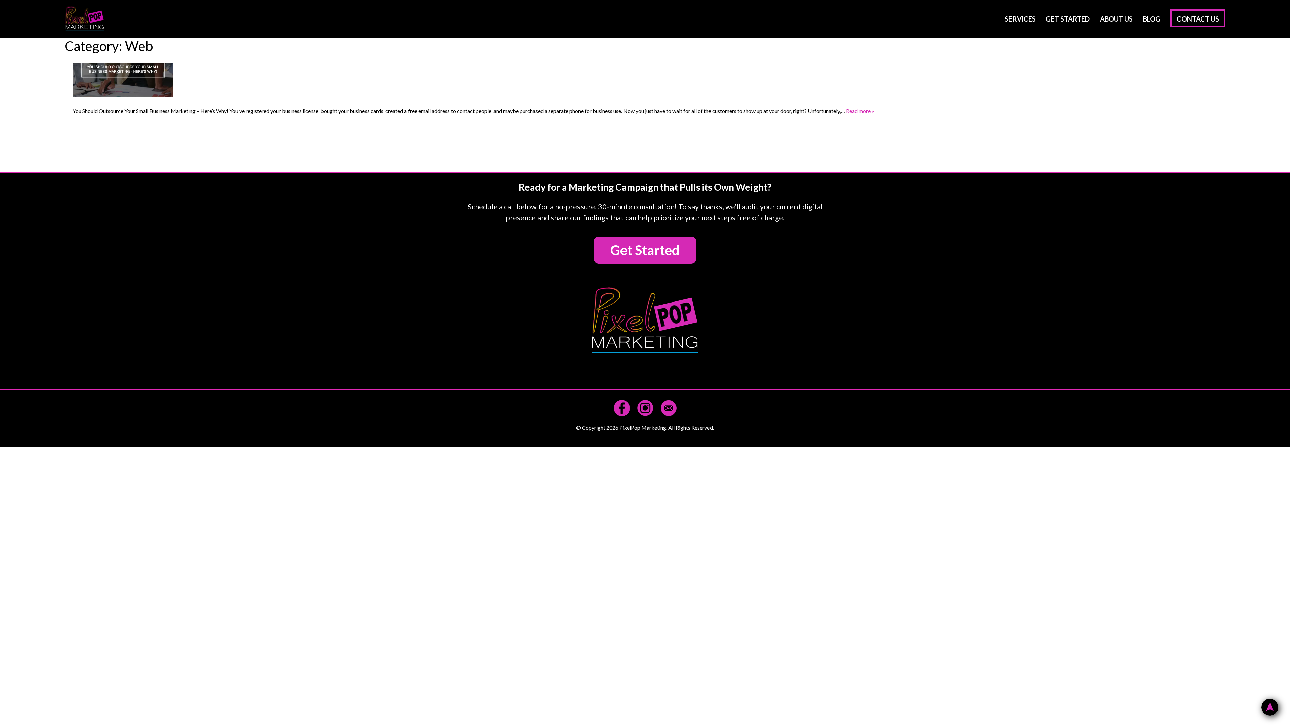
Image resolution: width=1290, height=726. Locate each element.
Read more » (860, 111)
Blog (1151, 19)
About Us (1116, 19)
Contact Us (1198, 19)
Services (1020, 19)
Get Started (1068, 19)
